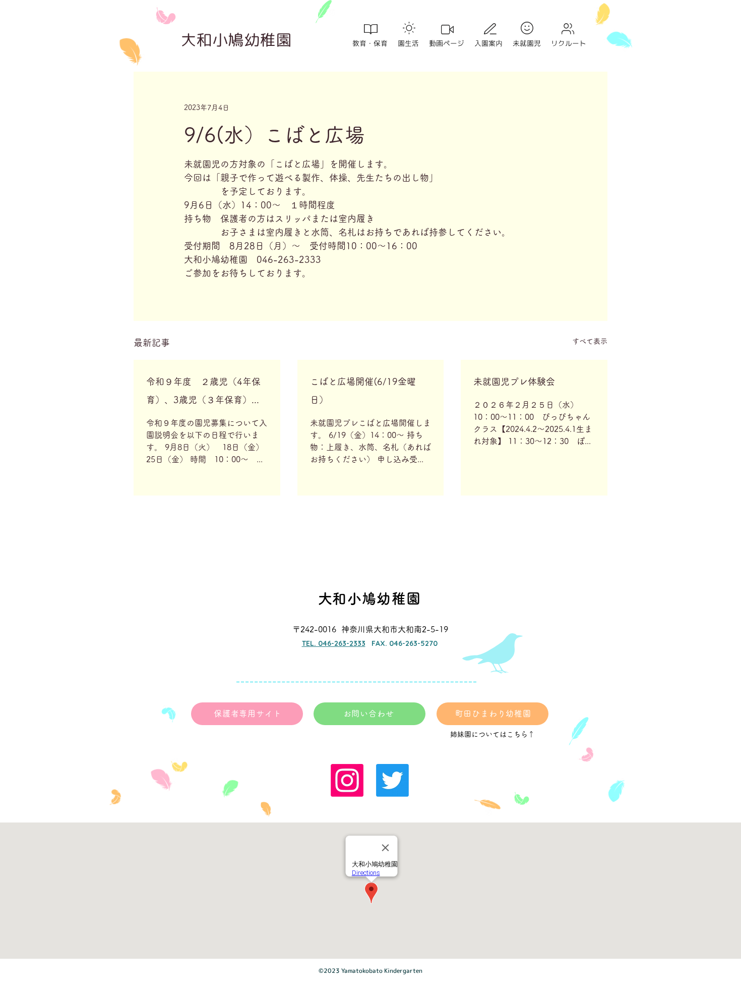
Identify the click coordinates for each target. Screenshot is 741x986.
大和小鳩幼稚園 (236, 39)
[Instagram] (347, 780)
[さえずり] (392, 780)
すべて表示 (589, 341)
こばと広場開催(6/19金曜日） (363, 390)
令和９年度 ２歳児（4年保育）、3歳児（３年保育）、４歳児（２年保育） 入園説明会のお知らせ (205, 393)
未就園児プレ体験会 (514, 381)
